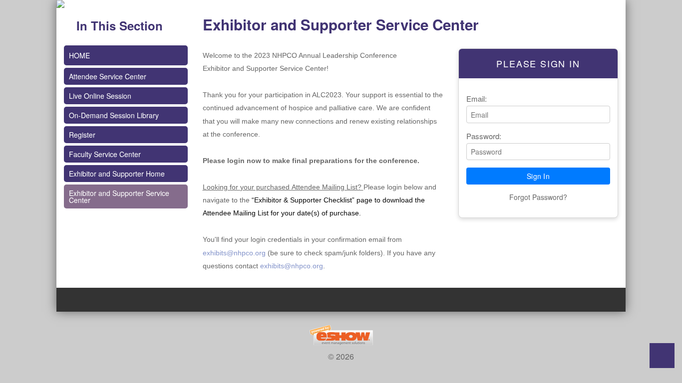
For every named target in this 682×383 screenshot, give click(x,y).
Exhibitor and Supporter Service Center (119, 196)
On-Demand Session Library (114, 115)
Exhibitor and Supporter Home (117, 174)
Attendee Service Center (107, 76)
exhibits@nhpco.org (234, 253)
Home (79, 55)
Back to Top (662, 355)
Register (82, 135)
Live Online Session (100, 96)
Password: (483, 136)
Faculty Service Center (105, 154)
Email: (476, 98)
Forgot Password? (538, 197)
